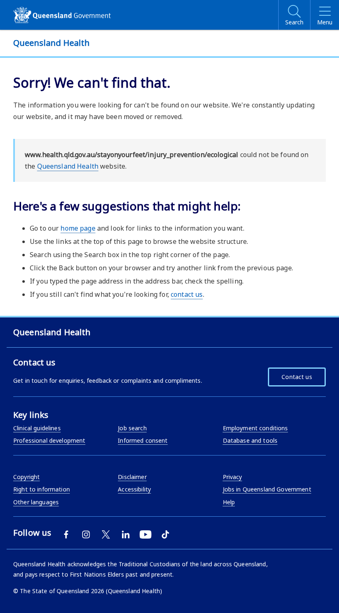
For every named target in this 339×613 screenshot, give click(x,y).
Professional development (49, 440)
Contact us (297, 377)
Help (229, 502)
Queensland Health (67, 166)
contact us (187, 294)
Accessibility (134, 489)
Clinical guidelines (37, 428)
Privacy (232, 477)
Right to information (41, 489)
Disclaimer (132, 477)
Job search (132, 428)
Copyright (26, 477)
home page (77, 228)
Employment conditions (255, 428)
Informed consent (142, 440)
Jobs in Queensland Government (267, 489)
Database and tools (250, 440)
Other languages (36, 502)
